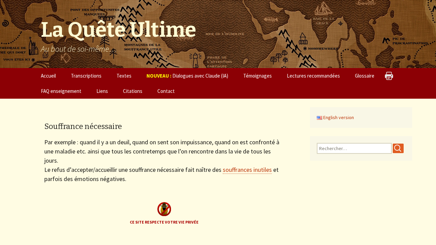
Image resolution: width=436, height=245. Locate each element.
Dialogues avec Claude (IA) (187, 75)
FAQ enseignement (61, 91)
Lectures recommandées (313, 75)
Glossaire (364, 75)
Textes (123, 75)
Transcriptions (86, 75)
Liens (102, 91)
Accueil (48, 75)
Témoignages (257, 75)
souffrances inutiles (247, 170)
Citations (132, 91)
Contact (166, 91)
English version (338, 117)
